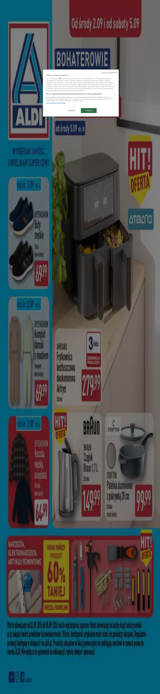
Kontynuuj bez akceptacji (109, 72)
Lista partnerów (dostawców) (55, 103)
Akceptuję (88, 110)
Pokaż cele (71, 110)
